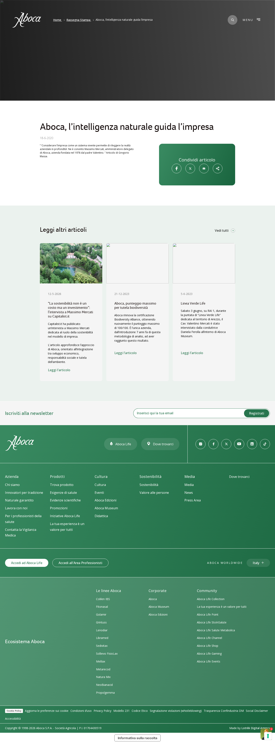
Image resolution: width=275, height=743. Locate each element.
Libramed (102, 638)
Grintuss (101, 622)
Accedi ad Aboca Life (26, 563)
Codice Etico (140, 711)
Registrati (256, 413)
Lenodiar (102, 630)
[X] (190, 168)
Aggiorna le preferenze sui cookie (46, 711)
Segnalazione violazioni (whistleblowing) (176, 711)
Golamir (101, 614)
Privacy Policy (102, 711)
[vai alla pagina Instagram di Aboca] (200, 444)
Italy (256, 563)
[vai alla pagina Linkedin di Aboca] (252, 444)
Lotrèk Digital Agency (255, 728)
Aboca (153, 599)
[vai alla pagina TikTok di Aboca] (265, 444)
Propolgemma (105, 692)
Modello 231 (121, 711)
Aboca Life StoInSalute (211, 622)
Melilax (100, 661)
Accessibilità (13, 718)
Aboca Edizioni (158, 614)
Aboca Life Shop (207, 646)
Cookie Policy (14, 710)
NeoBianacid (104, 685)
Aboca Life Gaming (209, 653)
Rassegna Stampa (78, 20)
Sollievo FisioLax (107, 653)
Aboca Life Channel (209, 638)
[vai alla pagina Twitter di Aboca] (226, 444)
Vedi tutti (221, 230)
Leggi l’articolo (59, 370)
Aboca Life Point (207, 614)
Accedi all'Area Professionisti (80, 563)
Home (57, 20)
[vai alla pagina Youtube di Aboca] (239, 444)
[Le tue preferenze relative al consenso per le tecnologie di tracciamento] (268, 736)
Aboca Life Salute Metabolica (216, 630)
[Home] (19, 449)
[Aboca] (26, 20)
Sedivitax (102, 646)
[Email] (204, 168)
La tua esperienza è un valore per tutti (221, 607)
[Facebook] (176, 168)
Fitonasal (102, 607)
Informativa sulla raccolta (137, 738)
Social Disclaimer (257, 711)
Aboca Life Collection (210, 599)
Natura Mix (103, 677)
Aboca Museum (159, 607)
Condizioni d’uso (81, 711)
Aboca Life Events (208, 661)
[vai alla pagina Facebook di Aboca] (213, 444)
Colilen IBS (103, 599)
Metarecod (103, 669)
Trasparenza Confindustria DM (224, 711)
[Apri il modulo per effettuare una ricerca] (232, 20)
